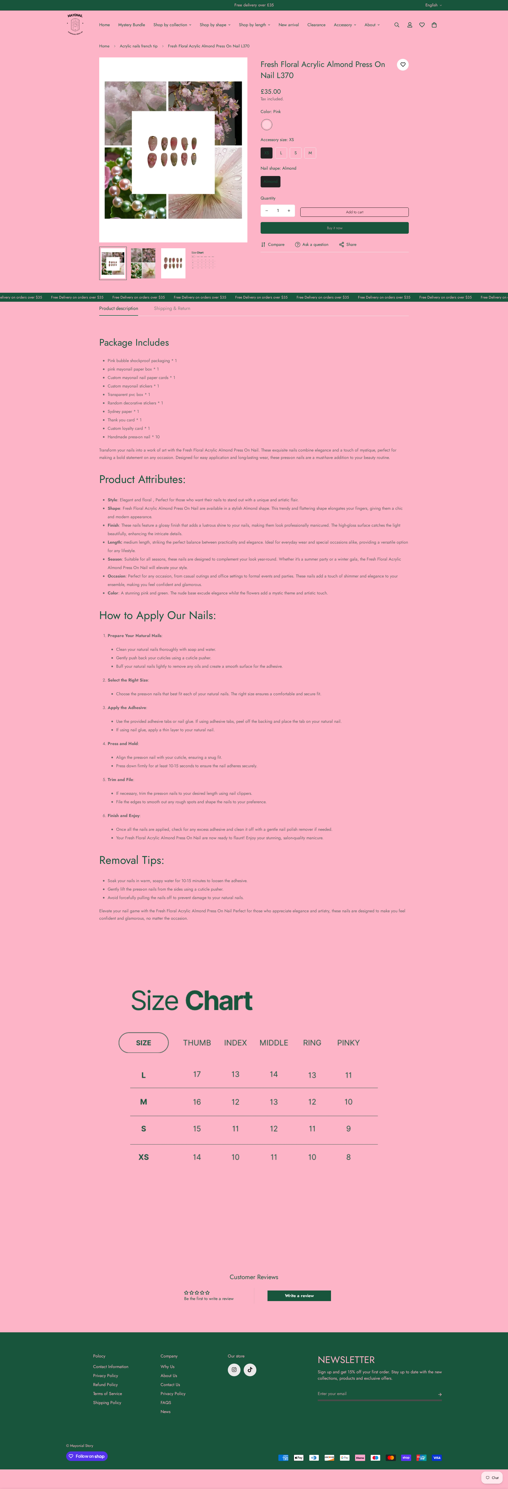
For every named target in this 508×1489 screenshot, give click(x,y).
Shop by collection (170, 25)
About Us (169, 1375)
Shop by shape (213, 25)
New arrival (289, 25)
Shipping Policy (107, 1402)
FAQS (166, 1402)
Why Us (167, 1366)
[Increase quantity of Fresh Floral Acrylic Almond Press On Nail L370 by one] (289, 210)
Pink (266, 124)
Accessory (343, 25)
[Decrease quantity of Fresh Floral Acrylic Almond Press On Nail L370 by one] (267, 210)
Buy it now (334, 228)
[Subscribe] (436, 1394)
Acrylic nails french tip (139, 46)
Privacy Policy (105, 1375)
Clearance (316, 25)
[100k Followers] (234, 1369)
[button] (434, 25)
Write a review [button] (299, 1296)
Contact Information (110, 1366)
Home (104, 25)
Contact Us (170, 1384)
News (165, 1411)
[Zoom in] (236, 69)
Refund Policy (105, 1384)
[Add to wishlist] (403, 65)
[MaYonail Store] (75, 25)
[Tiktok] (250, 1369)
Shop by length (252, 25)
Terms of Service (107, 1393)
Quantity (268, 198)
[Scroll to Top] (498, 1460)
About (370, 25)
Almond (271, 181)
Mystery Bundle (131, 25)
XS (266, 153)
